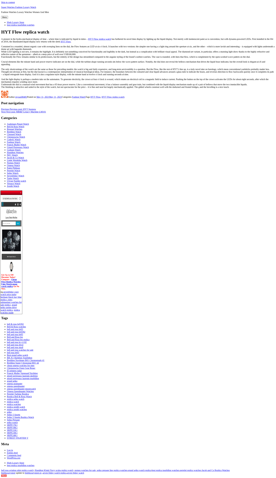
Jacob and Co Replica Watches (216, 470)
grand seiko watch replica (139, 470)
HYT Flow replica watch (99, 39)
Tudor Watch (13, 178)
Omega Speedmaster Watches (20, 391)
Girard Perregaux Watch (18, 147)
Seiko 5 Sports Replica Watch (20, 417)
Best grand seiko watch (17, 355)
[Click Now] (11, 273)
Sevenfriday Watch (15, 176)
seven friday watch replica (54, 473)
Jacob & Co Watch (15, 157)
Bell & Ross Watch (15, 126)
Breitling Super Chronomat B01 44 (23, 363)
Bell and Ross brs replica (18, 339)
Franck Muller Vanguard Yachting (22, 373)
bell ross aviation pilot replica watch (17, 470)
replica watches (14, 404)
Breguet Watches (14, 129)
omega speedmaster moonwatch (21, 389)
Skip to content (8, 2)
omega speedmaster (16, 386)
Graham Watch (14, 150)
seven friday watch (75, 473)
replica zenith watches (17, 409)
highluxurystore (8, 473)
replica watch (13, 402)
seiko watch (12, 422)
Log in (10, 450)
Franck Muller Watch (16, 144)
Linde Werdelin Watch (17, 160)
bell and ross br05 (15, 334)
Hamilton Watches (15, 152)
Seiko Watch (12, 173)
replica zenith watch (16, 407)
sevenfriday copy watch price (10, 293)
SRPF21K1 (12, 430)
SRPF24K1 (12, 435)
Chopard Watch (14, 134)
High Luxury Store (15, 22)
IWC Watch (12, 155)
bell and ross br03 (15, 329)
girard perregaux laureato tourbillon (23, 378)
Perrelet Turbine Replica (18, 394)
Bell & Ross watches (16, 326)
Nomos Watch (13, 163)
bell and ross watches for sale (20, 350)
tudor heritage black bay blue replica (11, 297)
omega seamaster (14, 383)
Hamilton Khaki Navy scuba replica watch (54, 470)
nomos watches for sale (85, 470)
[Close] (20, 192)
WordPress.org (13, 458)
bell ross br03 (13, 352)
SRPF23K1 (12, 433)
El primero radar (14, 370)
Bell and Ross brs (15, 337)
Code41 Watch (13, 139)
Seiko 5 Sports (13, 414)
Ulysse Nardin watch (16, 181)
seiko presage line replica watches (112, 470)
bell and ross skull (15, 347)
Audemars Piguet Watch (18, 124)
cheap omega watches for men (20, 365)
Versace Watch (13, 183)
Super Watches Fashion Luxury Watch (18, 7)
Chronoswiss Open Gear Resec (21, 368)
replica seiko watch (15, 399)
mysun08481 (21, 97)
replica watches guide (10, 311)
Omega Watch (13, 165)
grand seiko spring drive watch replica (9, 307)
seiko (9, 412)
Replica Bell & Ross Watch (19, 396)
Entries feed (12, 453)
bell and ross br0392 (16, 332)
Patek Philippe (13, 168)
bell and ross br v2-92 (17, 342)
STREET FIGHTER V (17, 438)
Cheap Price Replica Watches (11, 280)
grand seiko (12, 381)
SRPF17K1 (12, 425)
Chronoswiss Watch (16, 137)
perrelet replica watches (190, 470)
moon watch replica (9, 285)
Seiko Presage (13, 420)
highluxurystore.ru (33, 473)
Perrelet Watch (13, 170)
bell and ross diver (15, 345)
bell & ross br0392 (15, 324)
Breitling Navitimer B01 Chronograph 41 (25, 360)
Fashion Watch (79, 97)
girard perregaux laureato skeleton (22, 376)
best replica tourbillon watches (20, 25)
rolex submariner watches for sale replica (11, 302)
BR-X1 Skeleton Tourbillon (19, 358)
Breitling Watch (14, 132)
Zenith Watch (13, 186)
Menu (4, 17)
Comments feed (14, 455)
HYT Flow (66, 41)
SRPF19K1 (12, 427)
